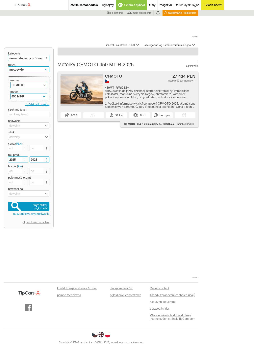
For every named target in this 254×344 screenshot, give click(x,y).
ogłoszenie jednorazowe (125, 295)
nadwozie (14, 120)
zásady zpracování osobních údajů (172, 295)
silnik (11, 132)
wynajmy (108, 5)
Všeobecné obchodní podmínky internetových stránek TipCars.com (172, 317)
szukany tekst (17, 109)
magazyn (166, 5)
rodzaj (12, 64)
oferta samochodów (84, 5)
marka (14, 80)
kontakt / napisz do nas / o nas (77, 288)
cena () (15, 143)
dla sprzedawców (121, 288)
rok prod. (14, 154)
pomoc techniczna (69, 295)
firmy (152, 5)
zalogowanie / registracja (182, 12)
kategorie (14, 53)
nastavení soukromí (163, 301)
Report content (159, 288)
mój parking (116, 12)
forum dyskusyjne (187, 5)
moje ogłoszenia (141, 12)
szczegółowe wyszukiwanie (31, 213)
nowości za (15, 188)
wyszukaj (40, 206)
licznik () (15, 166)
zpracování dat (159, 308)
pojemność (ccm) (19, 177)
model (14, 91)
